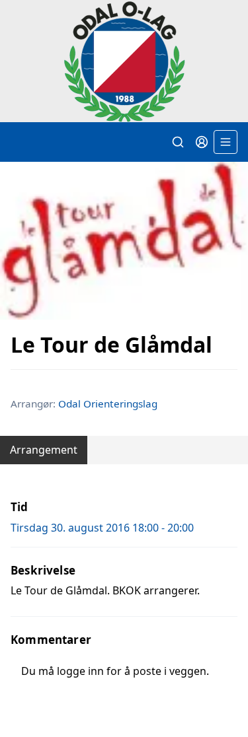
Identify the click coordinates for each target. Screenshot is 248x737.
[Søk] (178, 142)
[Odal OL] (124, 61)
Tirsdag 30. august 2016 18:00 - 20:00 (102, 527)
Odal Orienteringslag (107, 403)
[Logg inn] (202, 142)
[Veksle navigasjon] (225, 142)
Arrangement (43, 449)
